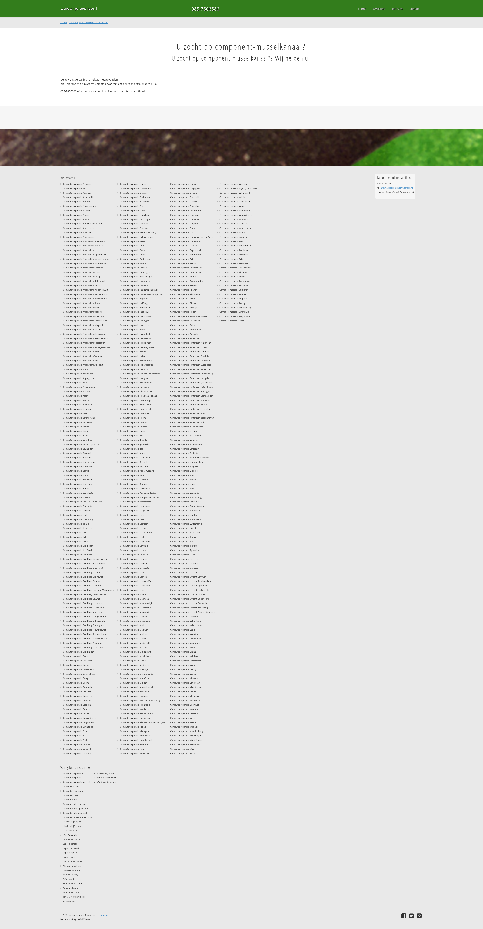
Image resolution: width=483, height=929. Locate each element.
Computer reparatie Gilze (132, 245)
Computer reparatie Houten (133, 422)
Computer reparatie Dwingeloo (78, 726)
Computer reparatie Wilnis (232, 197)
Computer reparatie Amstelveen (78, 237)
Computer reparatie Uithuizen (184, 567)
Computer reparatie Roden (183, 311)
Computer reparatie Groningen (135, 272)
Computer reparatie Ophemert (185, 219)
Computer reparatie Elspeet (133, 184)
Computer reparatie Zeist (231, 259)
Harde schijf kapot (72, 821)
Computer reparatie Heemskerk (135, 334)
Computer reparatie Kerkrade (134, 479)
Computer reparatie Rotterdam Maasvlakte (191, 400)
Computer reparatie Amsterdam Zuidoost (83, 364)
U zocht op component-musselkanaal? (88, 22)
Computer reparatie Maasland (134, 612)
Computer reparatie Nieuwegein (135, 718)
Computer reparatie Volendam (185, 700)
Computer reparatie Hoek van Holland (138, 395)
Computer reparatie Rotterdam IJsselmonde (191, 382)
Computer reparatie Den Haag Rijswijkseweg (84, 629)
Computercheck (70, 795)
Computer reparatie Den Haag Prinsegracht (84, 625)
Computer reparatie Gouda (133, 263)
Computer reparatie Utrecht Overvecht (189, 603)
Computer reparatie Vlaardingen (186, 687)
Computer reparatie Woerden (233, 219)
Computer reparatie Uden (182, 554)
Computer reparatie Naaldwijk (134, 691)
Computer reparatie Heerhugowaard (137, 347)
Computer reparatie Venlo (182, 665)
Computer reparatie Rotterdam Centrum (189, 351)
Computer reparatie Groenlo (134, 267)
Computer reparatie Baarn (75, 413)
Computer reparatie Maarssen (134, 598)
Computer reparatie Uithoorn (184, 563)
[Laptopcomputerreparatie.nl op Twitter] (412, 916)
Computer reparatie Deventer (77, 660)
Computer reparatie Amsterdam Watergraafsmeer (87, 347)
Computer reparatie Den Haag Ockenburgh (84, 620)
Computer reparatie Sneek (183, 484)
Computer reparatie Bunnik (76, 488)
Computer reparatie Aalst (75, 188)
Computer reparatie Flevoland (134, 223)
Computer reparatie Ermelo (133, 210)
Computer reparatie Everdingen (135, 219)
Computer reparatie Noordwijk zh (136, 740)
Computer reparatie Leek (132, 519)
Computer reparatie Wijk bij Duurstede (238, 188)
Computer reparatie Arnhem (76, 391)
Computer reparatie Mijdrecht (134, 665)
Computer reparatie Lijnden (133, 559)
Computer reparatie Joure (132, 453)
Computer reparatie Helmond (134, 369)
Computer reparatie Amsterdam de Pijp (82, 276)
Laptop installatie (71, 848)
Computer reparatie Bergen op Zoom (81, 444)
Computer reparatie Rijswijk (183, 307)
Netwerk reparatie (71, 870)
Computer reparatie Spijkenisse (185, 501)
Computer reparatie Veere (182, 647)
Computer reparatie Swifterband (186, 523)
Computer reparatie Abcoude (77, 192)
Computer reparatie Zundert (233, 294)
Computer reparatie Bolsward (77, 466)
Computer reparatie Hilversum (134, 386)
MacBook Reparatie (72, 861)
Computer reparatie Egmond (77, 748)
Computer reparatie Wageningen (186, 740)
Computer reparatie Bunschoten (78, 492)
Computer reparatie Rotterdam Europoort (190, 364)
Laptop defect (70, 843)
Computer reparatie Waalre (183, 722)
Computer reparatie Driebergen (78, 695)
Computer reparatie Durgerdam (78, 722)
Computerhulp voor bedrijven (77, 813)
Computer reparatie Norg (132, 748)
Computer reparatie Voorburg (184, 704)
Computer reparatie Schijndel (184, 453)
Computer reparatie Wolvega (233, 223)
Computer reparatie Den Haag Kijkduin (82, 585)
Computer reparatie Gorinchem (135, 259)
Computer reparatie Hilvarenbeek (136, 382)
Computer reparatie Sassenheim (185, 435)
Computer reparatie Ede (74, 735)
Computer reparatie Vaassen (184, 616)
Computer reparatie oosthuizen (185, 210)
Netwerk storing (70, 874)
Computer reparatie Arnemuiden (79, 386)
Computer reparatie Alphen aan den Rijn (82, 223)
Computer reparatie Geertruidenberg (138, 232)
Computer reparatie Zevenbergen (235, 267)
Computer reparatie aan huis (77, 782)
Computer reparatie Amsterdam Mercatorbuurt (85, 294)
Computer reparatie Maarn (133, 594)
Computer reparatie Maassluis (134, 616)
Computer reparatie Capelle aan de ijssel (82, 501)
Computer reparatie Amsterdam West (81, 351)
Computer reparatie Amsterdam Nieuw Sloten (85, 298)
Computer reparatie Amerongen (78, 228)
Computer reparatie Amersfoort (78, 232)
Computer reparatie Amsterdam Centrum (83, 267)
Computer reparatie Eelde (75, 740)
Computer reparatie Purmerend (185, 272)
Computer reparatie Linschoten (135, 567)
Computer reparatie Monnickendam (137, 673)
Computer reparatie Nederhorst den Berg (140, 700)
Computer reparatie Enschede (134, 201)
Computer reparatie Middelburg (135, 651)
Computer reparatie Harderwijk (135, 311)
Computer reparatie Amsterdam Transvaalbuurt (86, 338)
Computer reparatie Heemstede (135, 338)
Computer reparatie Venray (183, 669)
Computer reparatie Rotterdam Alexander (190, 342)
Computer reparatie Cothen (76, 510)
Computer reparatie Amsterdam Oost (81, 307)
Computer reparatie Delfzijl (76, 541)
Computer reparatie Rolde (182, 325)
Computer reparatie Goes (132, 250)
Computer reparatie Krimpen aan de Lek (139, 497)
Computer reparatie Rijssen (183, 303)
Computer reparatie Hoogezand (135, 408)
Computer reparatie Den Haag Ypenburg (82, 642)
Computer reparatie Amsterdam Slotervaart (84, 334)
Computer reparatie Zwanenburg (235, 307)
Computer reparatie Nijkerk (133, 726)
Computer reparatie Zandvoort (234, 250)
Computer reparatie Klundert (134, 484)
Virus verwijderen (105, 773)
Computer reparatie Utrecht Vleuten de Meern (192, 612)
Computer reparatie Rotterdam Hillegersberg (191, 373)
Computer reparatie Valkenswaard (186, 625)
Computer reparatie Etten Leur (135, 214)
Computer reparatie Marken (133, 634)
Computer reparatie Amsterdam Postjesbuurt (85, 320)
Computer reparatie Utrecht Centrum (188, 576)
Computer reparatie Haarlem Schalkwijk (139, 289)
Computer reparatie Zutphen (233, 298)
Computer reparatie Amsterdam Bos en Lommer (86, 259)
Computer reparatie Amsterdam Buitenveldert (85, 263)
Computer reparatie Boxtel (76, 470)
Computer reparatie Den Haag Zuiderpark (83, 647)
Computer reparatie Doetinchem (79, 673)
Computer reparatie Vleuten (183, 691)
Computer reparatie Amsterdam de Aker (82, 272)
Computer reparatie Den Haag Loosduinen (83, 603)
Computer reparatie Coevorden (78, 506)
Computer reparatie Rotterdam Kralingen (190, 391)
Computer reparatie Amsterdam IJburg (81, 285)
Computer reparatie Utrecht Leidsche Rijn (190, 589)
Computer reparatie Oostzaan (184, 214)
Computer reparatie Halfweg (134, 303)
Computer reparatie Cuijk (75, 514)
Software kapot (70, 888)
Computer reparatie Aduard (76, 201)
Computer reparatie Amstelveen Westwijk (83, 245)
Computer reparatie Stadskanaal (186, 510)
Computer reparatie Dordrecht (77, 687)
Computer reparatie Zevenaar (233, 263)
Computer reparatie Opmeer (184, 228)
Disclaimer (103, 915)
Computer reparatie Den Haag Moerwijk (82, 612)
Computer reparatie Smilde (183, 479)
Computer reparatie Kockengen (135, 488)
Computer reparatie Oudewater (185, 241)
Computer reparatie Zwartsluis (234, 311)
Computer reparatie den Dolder (78, 550)
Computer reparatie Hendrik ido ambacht (140, 373)
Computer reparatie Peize (182, 259)
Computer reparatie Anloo (75, 369)
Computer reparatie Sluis (182, 475)
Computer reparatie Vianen (183, 673)
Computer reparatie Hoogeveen (135, 404)
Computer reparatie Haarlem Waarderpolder (141, 294)
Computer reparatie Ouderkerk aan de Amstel (192, 237)
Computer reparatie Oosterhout (185, 206)
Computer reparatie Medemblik (135, 642)
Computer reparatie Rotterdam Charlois (189, 356)
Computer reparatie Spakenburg (186, 497)
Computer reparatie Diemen (76, 665)
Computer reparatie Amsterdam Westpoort (84, 356)
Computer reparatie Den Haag (77, 554)
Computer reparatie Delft (75, 536)
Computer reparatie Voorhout (184, 709)
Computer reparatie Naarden (134, 695)
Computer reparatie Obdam (183, 184)
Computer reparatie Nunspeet (134, 753)
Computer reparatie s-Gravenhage (186, 426)
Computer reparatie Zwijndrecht (235, 316)
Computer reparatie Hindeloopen (136, 391)
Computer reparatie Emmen (133, 192)
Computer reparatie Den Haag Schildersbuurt (85, 634)
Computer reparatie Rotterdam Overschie (190, 408)
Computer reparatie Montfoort (135, 678)
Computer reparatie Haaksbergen (136, 276)
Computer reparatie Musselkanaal (136, 687)
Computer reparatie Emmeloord (135, 188)
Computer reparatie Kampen (134, 466)
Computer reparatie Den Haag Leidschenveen (85, 594)
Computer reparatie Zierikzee (233, 272)
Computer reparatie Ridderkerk (185, 294)
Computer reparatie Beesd (75, 431)
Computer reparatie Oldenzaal (185, 201)
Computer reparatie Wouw (232, 232)
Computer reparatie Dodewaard (78, 669)
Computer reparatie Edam (75, 731)
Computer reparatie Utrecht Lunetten (188, 594)
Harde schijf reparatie (73, 826)
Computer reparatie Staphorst (184, 514)
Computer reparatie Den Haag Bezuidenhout (84, 563)
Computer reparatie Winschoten (235, 201)
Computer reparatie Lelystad (134, 545)
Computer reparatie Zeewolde (233, 254)
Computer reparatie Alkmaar (77, 210)
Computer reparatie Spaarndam (185, 492)
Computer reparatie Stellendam (185, 519)
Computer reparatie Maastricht (135, 620)
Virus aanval (69, 901)
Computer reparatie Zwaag (232, 303)
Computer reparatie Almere (76, 219)
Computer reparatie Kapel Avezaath (137, 470)
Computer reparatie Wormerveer (235, 228)
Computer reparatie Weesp (183, 753)
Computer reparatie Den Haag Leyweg (81, 598)
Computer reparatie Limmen (134, 563)
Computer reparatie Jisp (131, 448)
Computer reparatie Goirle (132, 254)
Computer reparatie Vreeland (184, 713)
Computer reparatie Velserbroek (185, 660)
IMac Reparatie (70, 830)
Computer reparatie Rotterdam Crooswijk (190, 360)
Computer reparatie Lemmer (134, 550)
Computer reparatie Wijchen (233, 184)
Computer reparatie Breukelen (77, 479)
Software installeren (72, 883)
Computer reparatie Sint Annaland (187, 461)
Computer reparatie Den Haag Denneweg (83, 576)
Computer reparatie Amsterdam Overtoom (83, 316)
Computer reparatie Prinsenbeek (186, 267)
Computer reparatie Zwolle (232, 320)
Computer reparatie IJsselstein (134, 444)
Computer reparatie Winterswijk (234, 210)
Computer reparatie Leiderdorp (135, 541)
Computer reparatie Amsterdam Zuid (81, 360)
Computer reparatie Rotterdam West (187, 413)
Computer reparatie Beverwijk (77, 453)
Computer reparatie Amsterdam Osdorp (82, 311)
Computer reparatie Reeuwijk (184, 285)
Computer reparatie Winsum (233, 206)
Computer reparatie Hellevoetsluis (136, 364)
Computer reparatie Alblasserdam (79, 206)
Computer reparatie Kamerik (134, 461)
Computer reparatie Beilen (76, 435)
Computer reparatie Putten (183, 276)
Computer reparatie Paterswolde (186, 254)
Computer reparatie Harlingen (134, 320)
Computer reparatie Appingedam (79, 378)
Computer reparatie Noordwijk (135, 735)
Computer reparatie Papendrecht (186, 250)
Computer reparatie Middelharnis (136, 656)
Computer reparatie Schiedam (184, 448)
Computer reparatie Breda (75, 475)
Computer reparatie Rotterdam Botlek (188, 347)
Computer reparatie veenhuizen (185, 642)
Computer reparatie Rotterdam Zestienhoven (192, 417)
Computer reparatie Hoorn (133, 417)
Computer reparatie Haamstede (135, 281)
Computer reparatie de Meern (77, 528)
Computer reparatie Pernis (183, 263)
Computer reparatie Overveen (184, 245)
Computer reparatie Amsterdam (78, 250)
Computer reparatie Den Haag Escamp (81, 581)
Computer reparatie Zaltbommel (235, 245)
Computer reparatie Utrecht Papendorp (189, 607)
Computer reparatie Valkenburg (185, 620)
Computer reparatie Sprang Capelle (187, 506)
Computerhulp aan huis (74, 804)
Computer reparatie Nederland (135, 704)
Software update (71, 892)
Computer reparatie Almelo (76, 214)
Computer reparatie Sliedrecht (184, 470)
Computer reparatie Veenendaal (185, 638)
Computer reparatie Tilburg (183, 545)
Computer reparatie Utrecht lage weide (189, 585)
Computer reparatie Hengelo (134, 378)
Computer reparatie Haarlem (134, 285)
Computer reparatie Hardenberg (135, 307)
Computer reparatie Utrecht (183, 572)
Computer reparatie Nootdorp (134, 744)
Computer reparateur (73, 773)
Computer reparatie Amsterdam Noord (82, 303)
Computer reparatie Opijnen (184, 223)
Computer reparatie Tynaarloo (185, 550)
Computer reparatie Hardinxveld (136, 316)
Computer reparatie (72, 777)
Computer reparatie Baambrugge (79, 408)
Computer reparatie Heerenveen (135, 342)
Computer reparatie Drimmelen (78, 700)
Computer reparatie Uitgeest (184, 559)
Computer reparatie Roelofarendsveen (189, 316)
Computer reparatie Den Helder (78, 651)
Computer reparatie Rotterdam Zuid (187, 422)
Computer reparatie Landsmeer (135, 506)
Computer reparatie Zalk (231, 241)
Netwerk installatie (72, 866)
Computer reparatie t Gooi (183, 528)
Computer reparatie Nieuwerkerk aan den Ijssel (143, 722)
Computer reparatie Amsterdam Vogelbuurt (84, 342)
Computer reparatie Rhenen (183, 289)
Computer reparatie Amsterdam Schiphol (83, 325)
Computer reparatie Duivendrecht (79, 718)
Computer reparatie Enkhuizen (135, 197)
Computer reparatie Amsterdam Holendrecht (84, 281)
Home (63, 22)
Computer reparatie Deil (74, 532)
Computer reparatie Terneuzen (185, 532)
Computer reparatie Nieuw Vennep (137, 713)
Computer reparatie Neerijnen (134, 709)
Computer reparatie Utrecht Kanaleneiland (191, 581)
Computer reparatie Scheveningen (186, 444)
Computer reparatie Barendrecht (79, 417)
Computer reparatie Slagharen (184, 466)
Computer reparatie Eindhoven (78, 753)
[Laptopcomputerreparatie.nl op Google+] (420, 916)
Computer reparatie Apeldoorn (78, 373)
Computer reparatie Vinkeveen (185, 682)
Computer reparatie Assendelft (78, 400)
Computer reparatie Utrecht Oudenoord (189, 598)
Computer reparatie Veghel (183, 651)
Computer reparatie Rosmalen (184, 334)
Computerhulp (70, 799)
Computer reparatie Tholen (183, 536)
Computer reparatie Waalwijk (184, 726)
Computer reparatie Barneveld (77, 422)
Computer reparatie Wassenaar (185, 744)
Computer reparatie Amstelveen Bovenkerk (84, 241)
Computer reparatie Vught (183, 718)
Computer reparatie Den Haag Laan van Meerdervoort (89, 589)
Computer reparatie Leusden (134, 554)
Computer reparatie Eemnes (76, 744)
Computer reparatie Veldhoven (185, 656)
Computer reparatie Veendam (184, 634)
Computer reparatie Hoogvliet (134, 413)
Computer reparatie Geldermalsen (136, 237)
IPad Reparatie (70, 835)
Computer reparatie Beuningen (78, 448)
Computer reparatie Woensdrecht (235, 214)
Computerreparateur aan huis (77, 817)
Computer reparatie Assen (75, 395)
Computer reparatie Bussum (76, 497)
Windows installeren (107, 777)
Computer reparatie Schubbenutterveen (189, 457)
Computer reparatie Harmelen (134, 325)
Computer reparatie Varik (182, 629)
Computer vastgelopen (74, 790)
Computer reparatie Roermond (185, 320)
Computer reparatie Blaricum (77, 457)
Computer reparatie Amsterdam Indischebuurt (85, 289)
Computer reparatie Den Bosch (78, 545)
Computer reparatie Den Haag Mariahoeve (83, 607)
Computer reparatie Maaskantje (135, 607)
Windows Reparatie (106, 782)
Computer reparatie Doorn (76, 682)
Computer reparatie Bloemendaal (79, 461)
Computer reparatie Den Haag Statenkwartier (85, 638)
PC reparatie (69, 879)
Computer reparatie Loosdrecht (135, 585)
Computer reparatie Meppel (133, 647)
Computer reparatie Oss (181, 232)
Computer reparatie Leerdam (134, 523)
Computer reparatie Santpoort (185, 431)
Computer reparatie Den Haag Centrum (82, 572)
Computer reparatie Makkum (134, 629)
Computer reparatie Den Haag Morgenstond (84, 616)
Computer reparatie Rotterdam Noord (188, 404)
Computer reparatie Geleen (133, 241)
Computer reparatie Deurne (76, 656)
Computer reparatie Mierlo (133, 660)
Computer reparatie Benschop (77, 439)
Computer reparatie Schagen (184, 439)
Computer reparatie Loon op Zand (136, 581)
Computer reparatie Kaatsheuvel (136, 457)
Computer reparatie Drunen (76, 709)
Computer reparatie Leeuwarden (136, 532)
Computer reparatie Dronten (77, 704)
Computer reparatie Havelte (133, 329)
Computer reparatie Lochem (133, 576)
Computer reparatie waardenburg (186, 731)
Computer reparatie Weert (182, 748)
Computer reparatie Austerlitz (77, 404)
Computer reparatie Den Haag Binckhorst (83, 567)
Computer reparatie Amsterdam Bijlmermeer (84, 254)
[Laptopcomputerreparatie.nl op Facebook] (404, 916)
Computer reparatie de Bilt (76, 523)
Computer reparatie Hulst (132, 435)
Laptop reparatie (71, 852)
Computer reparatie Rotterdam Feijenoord (190, 369)
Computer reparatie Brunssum (77, 484)
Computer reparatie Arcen (75, 382)
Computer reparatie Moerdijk (134, 669)
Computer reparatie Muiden (133, 682)
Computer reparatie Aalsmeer (77, 184)
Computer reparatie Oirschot (184, 192)
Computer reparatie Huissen (133, 426)
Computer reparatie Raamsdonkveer (187, 281)
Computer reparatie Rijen (182, 298)
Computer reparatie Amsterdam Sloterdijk (83, 329)
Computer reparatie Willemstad (234, 192)
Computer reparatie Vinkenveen (185, 678)
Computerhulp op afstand (75, 808)
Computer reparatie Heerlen (133, 351)
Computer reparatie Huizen (133, 431)
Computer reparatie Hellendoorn (136, 360)
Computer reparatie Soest (182, 488)
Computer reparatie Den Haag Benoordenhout (85, 559)
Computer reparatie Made (132, 625)
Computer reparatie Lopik (132, 589)
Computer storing (71, 786)
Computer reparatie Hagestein (134, 298)
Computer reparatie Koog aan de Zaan (138, 492)
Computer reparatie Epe (131, 206)
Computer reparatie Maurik (133, 638)
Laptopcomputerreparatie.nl (78, 9)
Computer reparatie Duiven (76, 713)
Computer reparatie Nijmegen (134, 731)
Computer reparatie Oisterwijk (185, 197)
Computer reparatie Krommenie (135, 501)
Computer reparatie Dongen (76, 678)
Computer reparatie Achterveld (78, 197)
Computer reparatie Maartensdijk (136, 603)
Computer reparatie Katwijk (133, 475)
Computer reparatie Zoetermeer (234, 281)
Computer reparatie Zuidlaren (233, 289)
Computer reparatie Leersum (134, 528)
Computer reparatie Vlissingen (185, 695)
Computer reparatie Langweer (134, 510)
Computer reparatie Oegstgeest (185, 188)
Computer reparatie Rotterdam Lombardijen (191, 395)
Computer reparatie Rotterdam (185, 338)
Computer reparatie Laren (132, 514)
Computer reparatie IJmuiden (134, 439)
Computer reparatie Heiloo (133, 356)
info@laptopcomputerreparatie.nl (396, 187)
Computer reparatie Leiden (133, 536)
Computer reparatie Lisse (132, 572)
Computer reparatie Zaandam (233, 237)
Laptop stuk (69, 857)
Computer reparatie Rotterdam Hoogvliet (190, 378)
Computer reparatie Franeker (134, 228)
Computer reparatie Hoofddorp (135, 400)
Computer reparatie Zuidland (233, 285)
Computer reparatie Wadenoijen (186, 735)
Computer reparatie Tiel (181, 541)
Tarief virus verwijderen (74, 896)
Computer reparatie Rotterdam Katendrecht (191, 386)
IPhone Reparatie (71, 839)
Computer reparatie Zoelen (232, 276)
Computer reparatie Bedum (76, 426)
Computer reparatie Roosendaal (185, 329)
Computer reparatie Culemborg (78, 519)
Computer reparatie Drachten (77, 691)
